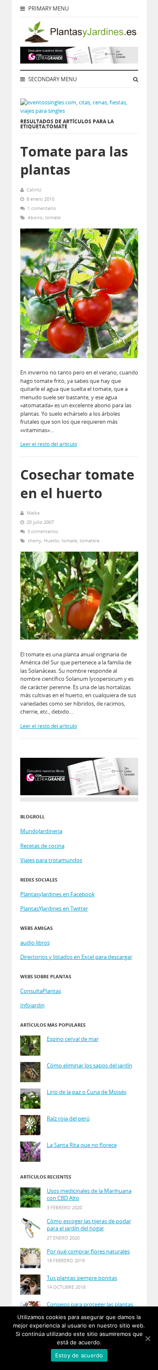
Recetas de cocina (42, 846)
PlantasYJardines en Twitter (54, 908)
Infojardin (32, 1005)
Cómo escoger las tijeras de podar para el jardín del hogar (89, 1225)
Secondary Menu (52, 79)
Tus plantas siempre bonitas (82, 1278)
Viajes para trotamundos (51, 860)
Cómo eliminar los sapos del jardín (89, 1065)
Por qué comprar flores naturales (88, 1251)
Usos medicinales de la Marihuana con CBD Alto (89, 1194)
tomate (53, 217)
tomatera (89, 540)
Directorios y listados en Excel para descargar (76, 957)
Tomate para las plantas (74, 160)
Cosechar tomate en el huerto (77, 483)
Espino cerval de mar (73, 1039)
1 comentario (41, 208)
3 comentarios (42, 531)
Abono (35, 217)
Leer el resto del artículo (48, 444)
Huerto (51, 540)
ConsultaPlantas (40, 991)
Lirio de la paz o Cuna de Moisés (86, 1092)
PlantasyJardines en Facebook (57, 894)
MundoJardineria (41, 831)
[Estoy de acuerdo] (147, 1338)
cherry (34, 540)
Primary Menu (48, 8)
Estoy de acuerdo (79, 1355)
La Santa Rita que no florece (82, 1145)
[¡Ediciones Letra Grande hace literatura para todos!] (79, 61)
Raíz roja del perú (68, 1118)
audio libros (35, 942)
